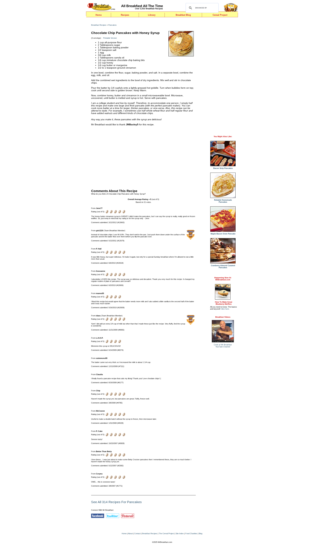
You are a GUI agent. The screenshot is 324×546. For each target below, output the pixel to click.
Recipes (125, 15)
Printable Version (110, 38)
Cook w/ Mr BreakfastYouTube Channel (223, 346)
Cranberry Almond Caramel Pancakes (223, 266)
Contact (137, 533)
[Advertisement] (143, 156)
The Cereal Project (166, 533)
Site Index (180, 533)
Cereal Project (220, 15)
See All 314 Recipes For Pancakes (116, 502)
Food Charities (191, 533)
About (130, 533)
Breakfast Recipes (98, 25)
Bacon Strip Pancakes (223, 168)
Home (99, 15)
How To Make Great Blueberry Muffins (223, 303)
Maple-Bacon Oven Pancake (223, 234)
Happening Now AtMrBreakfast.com (222, 279)
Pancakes (112, 25)
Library (151, 15)
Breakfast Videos (222, 317)
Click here (225, 309)
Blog (200, 533)
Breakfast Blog (183, 15)
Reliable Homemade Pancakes (223, 201)
